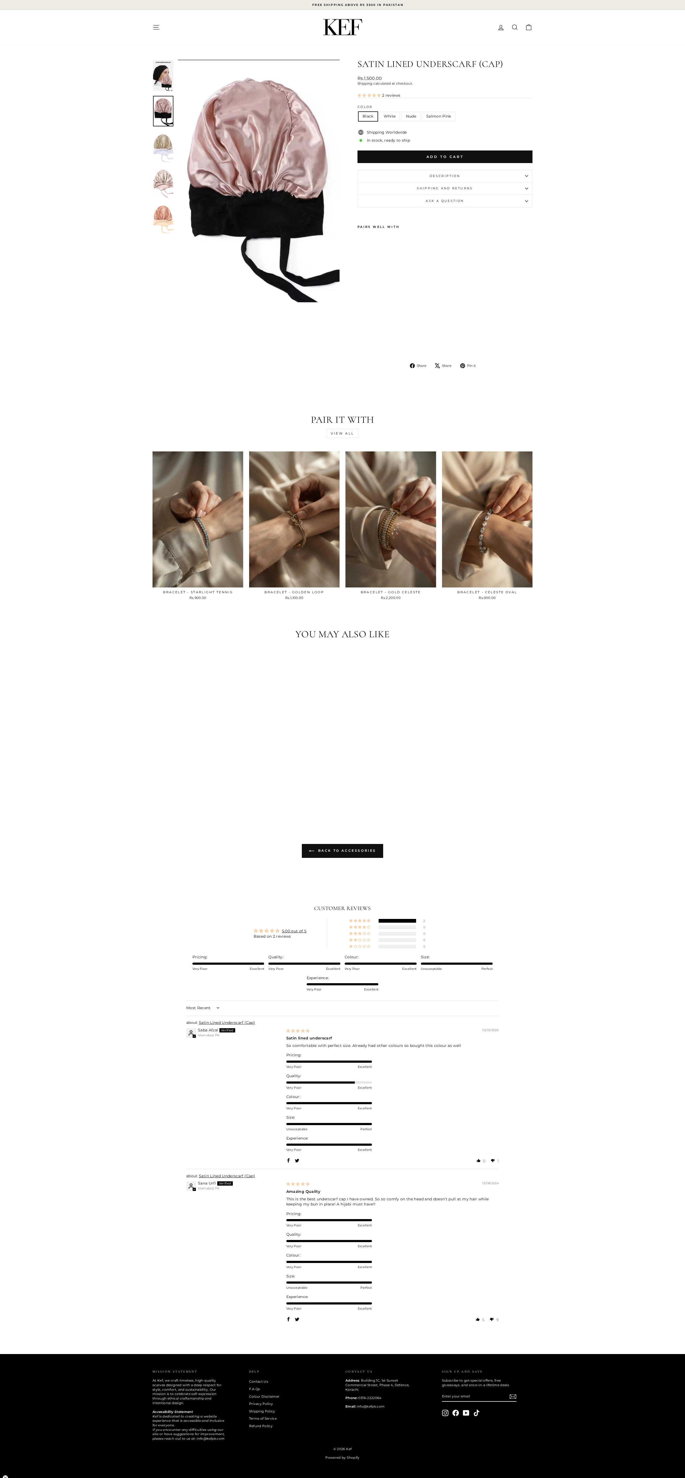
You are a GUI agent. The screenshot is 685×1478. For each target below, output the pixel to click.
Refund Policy (261, 1426)
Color (365, 107)
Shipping (364, 83)
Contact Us (258, 1381)
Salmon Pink (438, 116)
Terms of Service (263, 1418)
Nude (411, 116)
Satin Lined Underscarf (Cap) (227, 1022)
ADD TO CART (198, 581)
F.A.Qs (254, 1389)
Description (445, 176)
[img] (298, 1030)
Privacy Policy (261, 1404)
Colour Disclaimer (264, 1396)
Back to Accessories (346, 851)
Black (368, 116)
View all (342, 433)
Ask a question (445, 201)
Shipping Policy (262, 1411)
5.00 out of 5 (294, 931)
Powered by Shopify (342, 1458)
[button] (369, 95)
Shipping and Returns (445, 188)
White (390, 116)
